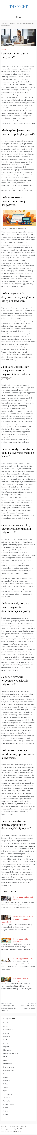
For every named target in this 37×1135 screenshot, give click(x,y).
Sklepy (5, 1087)
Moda (5, 1057)
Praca (5, 1074)
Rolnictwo (7, 1084)
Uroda (5, 1108)
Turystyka (6, 1101)
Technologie (7, 1094)
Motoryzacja (7, 1063)
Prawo (5, 1077)
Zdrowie (6, 1118)
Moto (5, 1060)
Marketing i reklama (10, 1053)
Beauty (5, 1023)
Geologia (6, 1040)
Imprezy (6, 1047)
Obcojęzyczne (8, 1070)
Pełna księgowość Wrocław (23, 959)
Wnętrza (6, 1114)
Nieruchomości (8, 1067)
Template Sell (17, 1131)
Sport (5, 1091)
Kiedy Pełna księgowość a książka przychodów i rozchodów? (17, 919)
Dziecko (6, 1033)
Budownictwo (8, 1030)
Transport (6, 1097)
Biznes (3, 49)
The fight (18, 7)
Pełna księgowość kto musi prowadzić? (28, 1007)
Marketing (7, 1050)
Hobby (5, 1043)
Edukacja (6, 1036)
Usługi (5, 1111)
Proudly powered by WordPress (13, 1129)
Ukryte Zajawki (8, 1104)
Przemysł (6, 1080)
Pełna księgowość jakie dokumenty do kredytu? (8, 1008)
